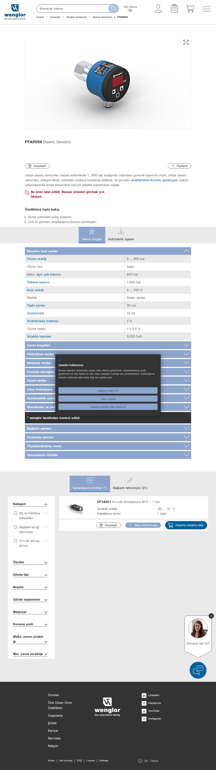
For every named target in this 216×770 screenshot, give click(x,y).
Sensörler (55, 17)
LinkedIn (153, 695)
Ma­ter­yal (19, 611)
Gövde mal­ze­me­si (26, 599)
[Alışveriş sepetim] (190, 11)
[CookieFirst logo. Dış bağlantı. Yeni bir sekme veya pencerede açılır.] (60, 360)
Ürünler (40, 17)
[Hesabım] (158, 11)
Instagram (154, 718)
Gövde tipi (20, 574)
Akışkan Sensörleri (76, 17)
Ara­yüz (18, 587)
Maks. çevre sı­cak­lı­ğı (28, 639)
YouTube (153, 710)
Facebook (154, 702)
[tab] (108, 251)
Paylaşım (182, 165)
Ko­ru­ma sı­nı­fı (23, 624)
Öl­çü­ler (18, 562)
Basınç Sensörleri (102, 17)
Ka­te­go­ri (19, 503)
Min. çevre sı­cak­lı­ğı (28, 653)
